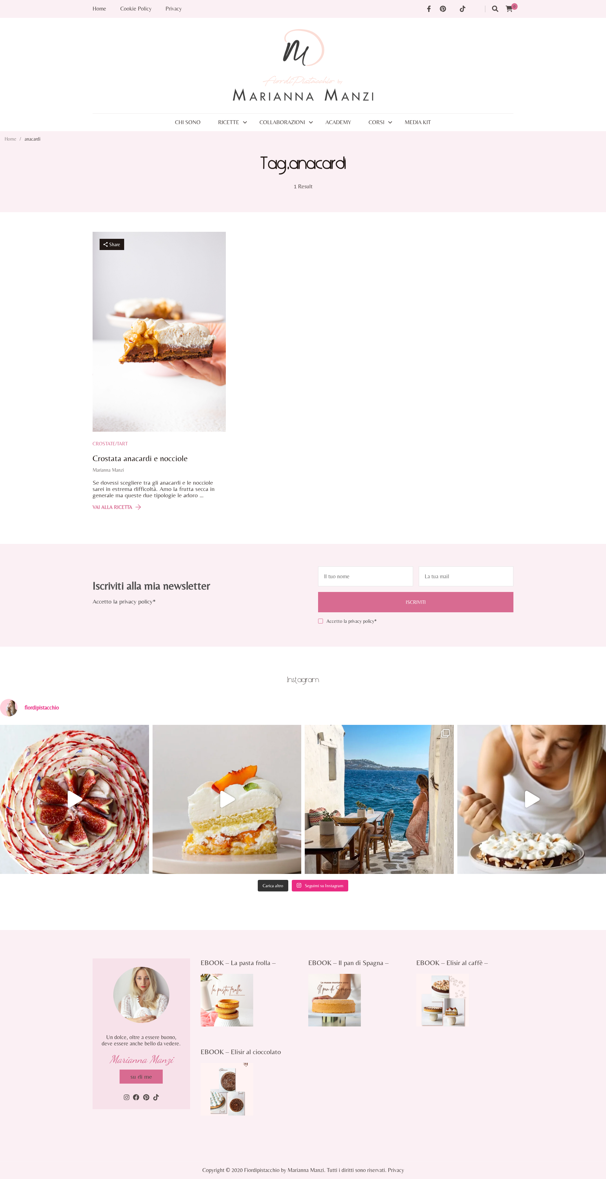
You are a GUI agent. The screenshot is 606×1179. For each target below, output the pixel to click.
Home (99, 9)
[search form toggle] (495, 9)
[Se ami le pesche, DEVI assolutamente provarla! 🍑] (227, 799)
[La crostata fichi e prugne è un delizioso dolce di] (74, 799)
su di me (141, 1076)
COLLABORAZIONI (282, 122)
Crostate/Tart (110, 443)
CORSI (376, 122)
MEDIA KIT (418, 122)
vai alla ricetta (112, 507)
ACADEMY (338, 122)
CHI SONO (188, 122)
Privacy (174, 9)
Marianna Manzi (108, 470)
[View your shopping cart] (509, 9)
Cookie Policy (136, 9)
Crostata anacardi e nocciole (140, 458)
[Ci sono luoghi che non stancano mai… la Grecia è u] (379, 799)
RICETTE (228, 122)
